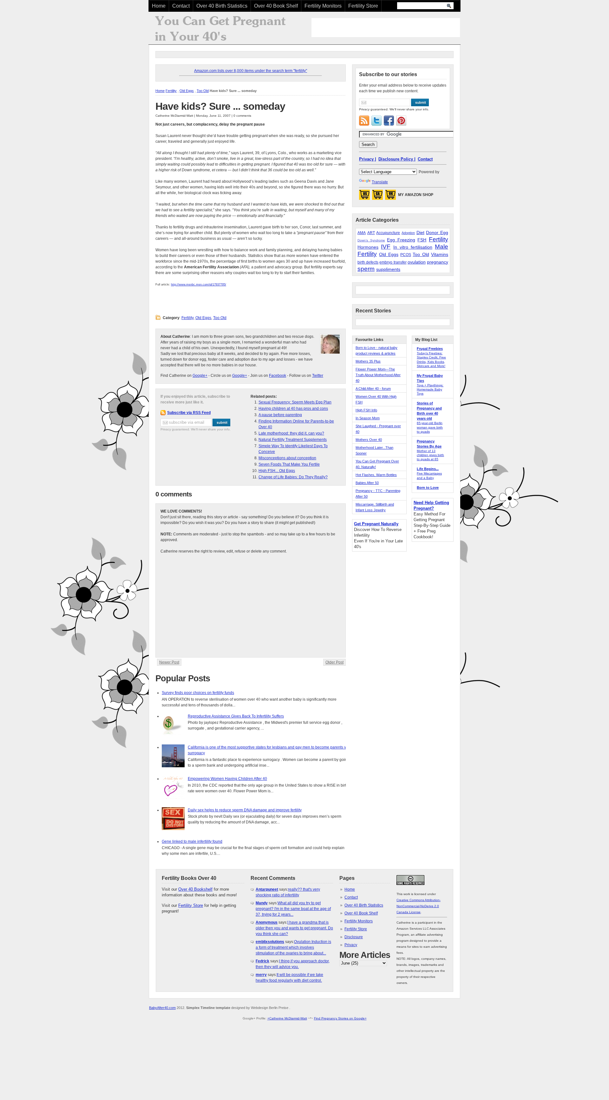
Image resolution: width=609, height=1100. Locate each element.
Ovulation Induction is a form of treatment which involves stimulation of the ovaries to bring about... (293, 947)
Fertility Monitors (323, 6)
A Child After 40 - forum (373, 388)
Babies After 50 (367, 483)
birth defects (367, 262)
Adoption (408, 233)
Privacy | (367, 159)
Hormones (367, 247)
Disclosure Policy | (397, 159)
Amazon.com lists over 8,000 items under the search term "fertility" (250, 71)
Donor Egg (437, 232)
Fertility (171, 91)
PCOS (405, 254)
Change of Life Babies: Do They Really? (293, 477)
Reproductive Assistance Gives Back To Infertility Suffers (236, 716)
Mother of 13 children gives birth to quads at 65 (430, 455)
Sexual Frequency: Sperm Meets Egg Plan (295, 402)
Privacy (350, 945)
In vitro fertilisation (412, 247)
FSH (421, 239)
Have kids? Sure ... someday (220, 106)
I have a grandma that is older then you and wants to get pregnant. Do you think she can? (294, 928)
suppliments (388, 269)
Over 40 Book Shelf (276, 6)
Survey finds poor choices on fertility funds (198, 693)
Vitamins (439, 254)
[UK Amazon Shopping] (390, 197)
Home (159, 6)
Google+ (200, 375)
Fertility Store (363, 6)
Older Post (334, 662)
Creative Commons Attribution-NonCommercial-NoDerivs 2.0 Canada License (418, 906)
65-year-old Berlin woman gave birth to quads (430, 427)
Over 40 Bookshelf (195, 889)
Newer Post (169, 662)
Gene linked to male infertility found (192, 841)
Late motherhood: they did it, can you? (291, 433)
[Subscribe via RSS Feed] (364, 120)
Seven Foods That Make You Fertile (289, 464)
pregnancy (437, 262)
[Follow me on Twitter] (376, 120)
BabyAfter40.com (162, 1008)
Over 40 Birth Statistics (221, 6)
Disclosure (353, 937)
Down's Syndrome (371, 240)
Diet (420, 232)
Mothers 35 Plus (368, 361)
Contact (181, 6)
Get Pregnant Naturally (376, 523)
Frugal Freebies (430, 348)
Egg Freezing (401, 239)
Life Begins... (428, 469)
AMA (361, 233)
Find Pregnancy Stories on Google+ (340, 1018)
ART (371, 233)
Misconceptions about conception (287, 458)
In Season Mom (368, 418)
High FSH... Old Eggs (277, 470)
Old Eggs (187, 91)
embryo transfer (392, 262)
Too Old (203, 91)
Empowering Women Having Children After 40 (227, 778)
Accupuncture (388, 233)
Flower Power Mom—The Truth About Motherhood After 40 (378, 375)
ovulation (417, 262)
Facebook (277, 375)
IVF (385, 246)
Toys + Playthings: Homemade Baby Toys (430, 389)
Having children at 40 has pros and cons (293, 408)
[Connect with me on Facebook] (389, 120)
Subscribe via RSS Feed (189, 412)
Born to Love (428, 487)
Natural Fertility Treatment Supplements (293, 439)
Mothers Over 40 (369, 440)
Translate (380, 182)
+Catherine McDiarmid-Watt (287, 1018)
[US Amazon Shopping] (364, 197)
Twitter (317, 375)
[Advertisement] (385, 27)
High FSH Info (366, 410)
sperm (366, 268)
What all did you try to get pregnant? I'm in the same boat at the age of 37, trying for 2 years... (293, 909)
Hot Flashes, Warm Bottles (376, 475)
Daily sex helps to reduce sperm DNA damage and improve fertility (245, 810)
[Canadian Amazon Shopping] (377, 197)
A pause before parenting (280, 415)
